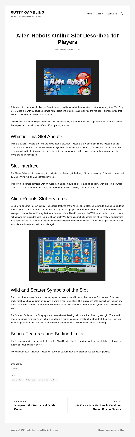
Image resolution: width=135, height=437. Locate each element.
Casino (99, 14)
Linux (16, 177)
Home (89, 14)
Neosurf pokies (38, 206)
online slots (43, 380)
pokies (53, 380)
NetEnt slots (31, 380)
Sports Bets (111, 14)
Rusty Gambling (27, 12)
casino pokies (17, 380)
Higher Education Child (114, 430)
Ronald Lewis (60, 49)
